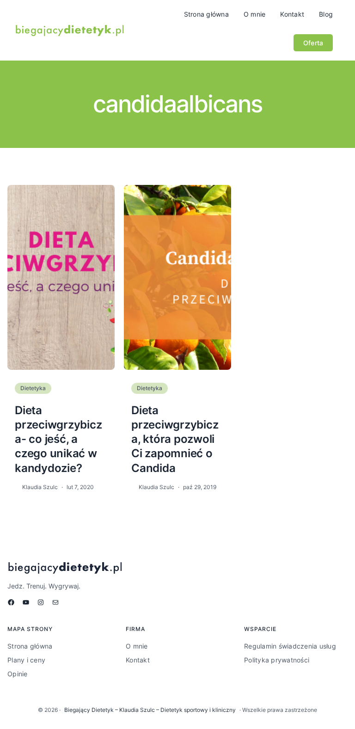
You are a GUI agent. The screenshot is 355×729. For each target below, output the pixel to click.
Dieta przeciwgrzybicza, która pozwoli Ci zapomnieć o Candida (174, 439)
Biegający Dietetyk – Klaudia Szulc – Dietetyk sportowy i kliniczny (150, 709)
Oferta (313, 43)
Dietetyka (33, 388)
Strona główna (206, 14)
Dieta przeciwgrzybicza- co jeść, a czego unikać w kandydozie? (58, 439)
